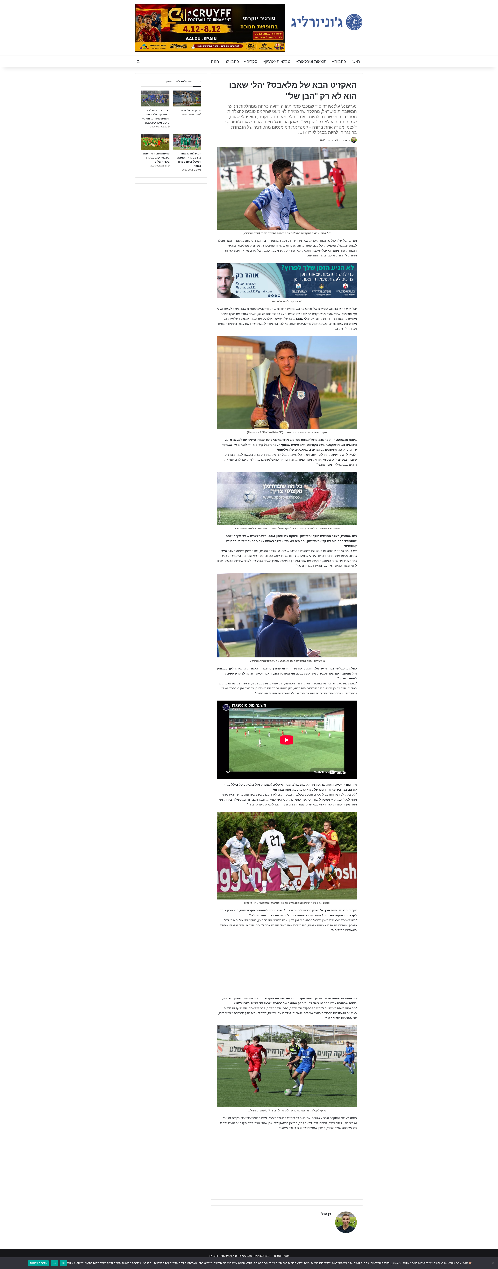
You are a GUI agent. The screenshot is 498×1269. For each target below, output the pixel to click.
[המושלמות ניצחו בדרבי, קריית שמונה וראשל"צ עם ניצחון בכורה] (187, 142)
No (54, 1263)
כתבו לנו (231, 61)
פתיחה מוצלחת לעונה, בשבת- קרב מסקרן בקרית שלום (155, 157)
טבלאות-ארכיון (277, 61)
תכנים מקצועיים (262, 1255)
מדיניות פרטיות (38, 1263)
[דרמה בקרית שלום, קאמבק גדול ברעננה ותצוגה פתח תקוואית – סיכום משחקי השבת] (155, 98)
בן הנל (346, 140)
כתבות (340, 61)
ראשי (356, 61)
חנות (215, 61)
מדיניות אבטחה (229, 1255)
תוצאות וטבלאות (312, 61)
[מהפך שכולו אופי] (187, 98)
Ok (63, 1263)
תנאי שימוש (246, 1255)
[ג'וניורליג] (327, 22)
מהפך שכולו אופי (191, 110)
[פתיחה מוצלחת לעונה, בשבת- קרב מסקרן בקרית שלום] (155, 142)
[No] (493, 1263)
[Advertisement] (287, 965)
